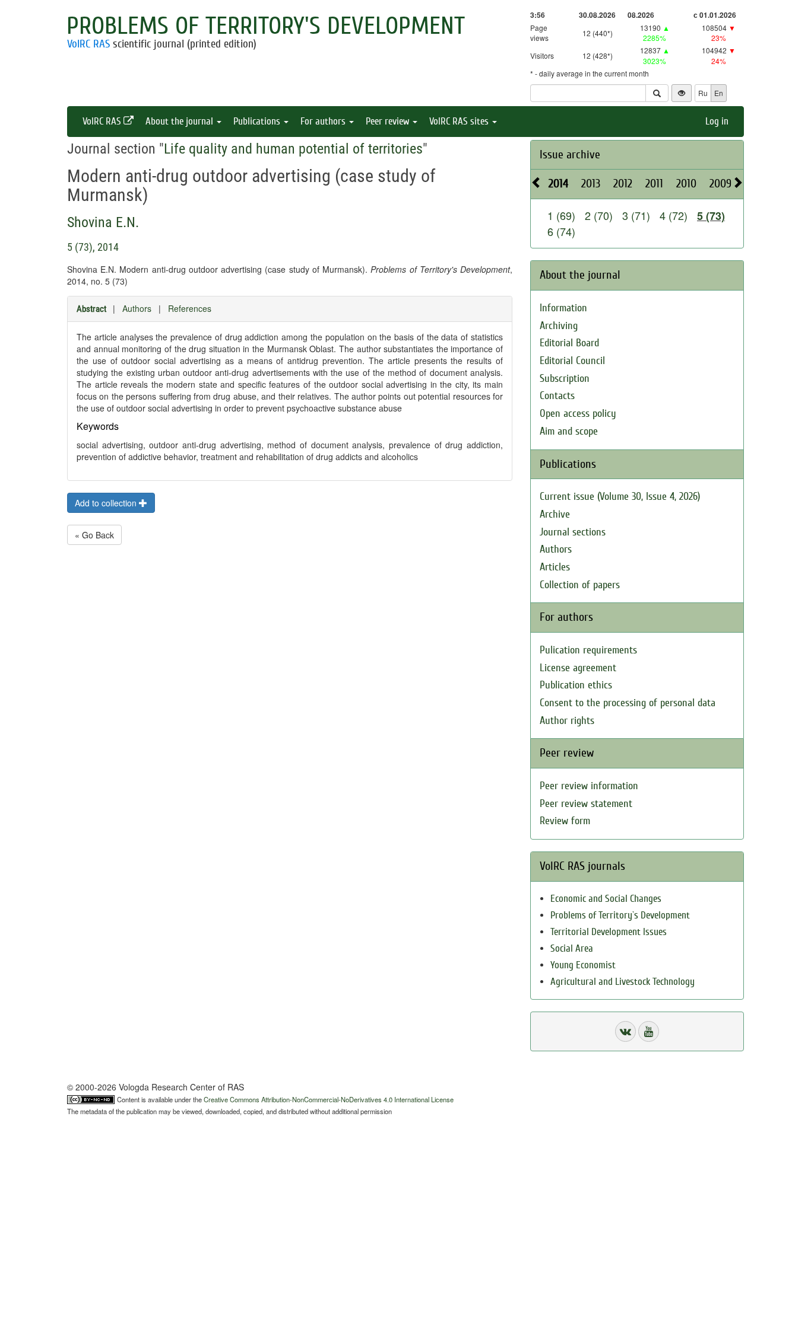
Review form (565, 821)
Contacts (557, 396)
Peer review (388, 121)
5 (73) (711, 216)
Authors (136, 308)
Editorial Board (569, 343)
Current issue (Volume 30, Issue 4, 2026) (620, 496)
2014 (558, 183)
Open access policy (578, 413)
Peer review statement (586, 804)
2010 (686, 183)
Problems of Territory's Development (265, 26)
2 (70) (599, 215)
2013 (590, 183)
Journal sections (573, 532)
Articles (555, 567)
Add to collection (107, 503)
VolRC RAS (88, 43)
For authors (324, 121)
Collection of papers (580, 585)
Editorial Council (572, 361)
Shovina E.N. (103, 222)
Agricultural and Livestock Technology (622, 981)
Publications (258, 121)
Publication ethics (576, 685)
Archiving (559, 326)
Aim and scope (569, 431)
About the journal (180, 121)
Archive (555, 514)
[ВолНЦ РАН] (625, 1031)
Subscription (565, 378)
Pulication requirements (588, 650)
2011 (654, 183)
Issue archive (570, 154)
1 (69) (561, 215)
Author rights (567, 720)
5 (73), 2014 (93, 247)
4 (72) (674, 215)
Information (563, 308)
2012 (622, 183)
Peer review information (589, 786)
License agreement (578, 668)
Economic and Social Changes (605, 898)
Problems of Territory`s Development (620, 915)
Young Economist (583, 965)
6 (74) (561, 231)
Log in (716, 121)
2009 (720, 183)
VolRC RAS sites (460, 121)
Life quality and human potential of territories (293, 149)
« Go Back (94, 535)
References (189, 308)
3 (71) (636, 215)
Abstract (91, 309)
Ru (703, 93)
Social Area (571, 948)
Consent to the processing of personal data (627, 703)
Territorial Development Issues (608, 931)
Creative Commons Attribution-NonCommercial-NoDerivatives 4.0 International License (329, 1099)
